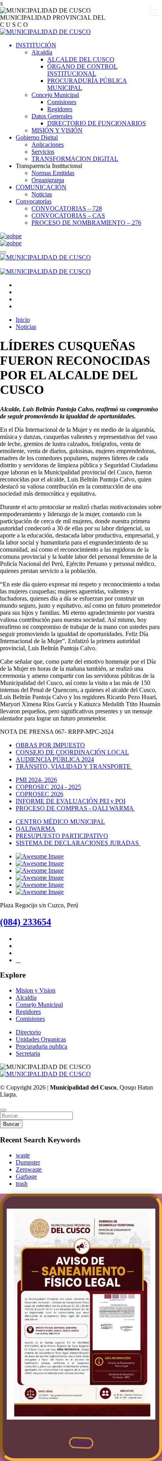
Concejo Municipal (55, 94)
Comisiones (61, 102)
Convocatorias (34, 201)
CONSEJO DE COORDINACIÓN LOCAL (72, 752)
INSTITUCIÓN (36, 45)
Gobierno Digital (37, 137)
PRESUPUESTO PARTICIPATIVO (62, 835)
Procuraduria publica (41, 1046)
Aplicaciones (47, 144)
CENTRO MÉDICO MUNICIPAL (60, 821)
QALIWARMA (35, 828)
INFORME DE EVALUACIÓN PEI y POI (70, 801)
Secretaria (28, 1053)
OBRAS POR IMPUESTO (50, 745)
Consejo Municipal (39, 1004)
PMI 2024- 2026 (36, 779)
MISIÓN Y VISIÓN (57, 130)
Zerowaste (29, 1169)
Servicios (42, 151)
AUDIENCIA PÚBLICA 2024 (55, 759)
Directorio (28, 1032)
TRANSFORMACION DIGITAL (74, 158)
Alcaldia (26, 997)
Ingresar (81, 1443)
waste (23, 1155)
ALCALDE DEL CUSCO (80, 59)
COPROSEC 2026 (39, 794)
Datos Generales (51, 116)
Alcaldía (41, 52)
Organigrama (47, 180)
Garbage (26, 1176)
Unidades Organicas (41, 1039)
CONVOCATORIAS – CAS (68, 215)
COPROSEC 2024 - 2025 (48, 787)
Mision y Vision (35, 990)
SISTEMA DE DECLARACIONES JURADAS (78, 843)
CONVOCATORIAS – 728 (66, 208)
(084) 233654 (25, 922)
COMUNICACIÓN (41, 187)
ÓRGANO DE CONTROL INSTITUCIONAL (82, 70)
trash (22, 1183)
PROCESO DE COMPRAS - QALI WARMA (75, 808)
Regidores (59, 109)
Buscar (11, 1124)
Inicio (23, 319)
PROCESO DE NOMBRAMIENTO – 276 (86, 222)
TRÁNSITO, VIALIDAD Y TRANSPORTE (74, 766)
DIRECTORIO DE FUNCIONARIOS (96, 123)
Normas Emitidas (52, 173)
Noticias (41, 194)
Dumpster (28, 1162)
